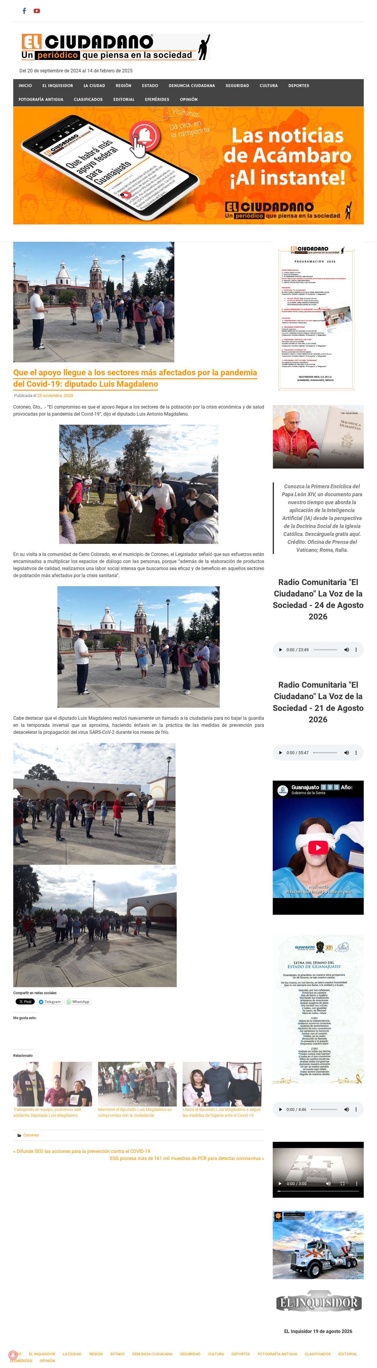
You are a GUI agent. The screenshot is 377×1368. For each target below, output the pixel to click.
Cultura (269, 86)
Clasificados (88, 99)
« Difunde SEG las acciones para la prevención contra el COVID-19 (81, 1151)
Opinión (189, 99)
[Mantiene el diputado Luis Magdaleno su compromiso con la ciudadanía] (137, 1084)
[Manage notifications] (13, 1355)
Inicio (25, 86)
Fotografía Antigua (41, 99)
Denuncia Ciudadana (192, 86)
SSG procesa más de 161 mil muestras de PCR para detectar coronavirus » (187, 1158)
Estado (150, 86)
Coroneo (31, 1135)
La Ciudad (94, 86)
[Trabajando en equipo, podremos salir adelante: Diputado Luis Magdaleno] (52, 1084)
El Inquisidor (57, 86)
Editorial (123, 99)
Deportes (298, 86)
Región (123, 86)
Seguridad (237, 86)
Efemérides (157, 99)
